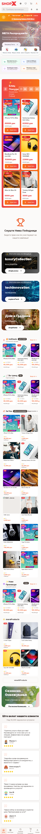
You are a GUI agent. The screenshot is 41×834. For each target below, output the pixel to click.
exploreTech (13, 299)
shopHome (12, 328)
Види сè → (33, 340)
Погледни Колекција (17, 706)
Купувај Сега (10, 44)
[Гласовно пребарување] (31, 9)
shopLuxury (13, 271)
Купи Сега (13, 130)
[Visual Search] (37, 9)
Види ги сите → (33, 411)
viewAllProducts (20, 680)
